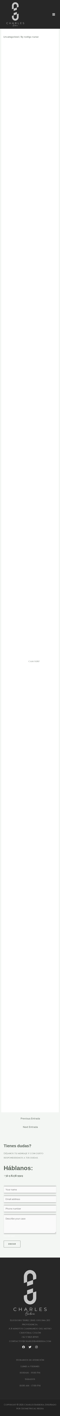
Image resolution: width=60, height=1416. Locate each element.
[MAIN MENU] (53, 14)
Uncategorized (11, 36)
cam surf (34, 661)
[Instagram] (36, 1347)
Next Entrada (30, 1127)
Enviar (12, 1244)
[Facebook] (23, 1347)
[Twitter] (30, 1347)
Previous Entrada (30, 1118)
